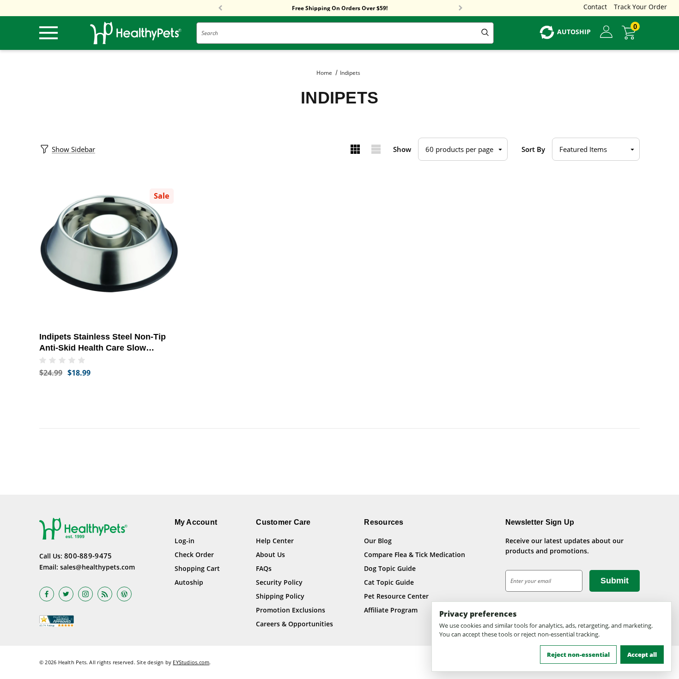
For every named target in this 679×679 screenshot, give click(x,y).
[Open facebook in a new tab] (46, 594)
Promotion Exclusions (290, 610)
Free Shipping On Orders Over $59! (340, 8)
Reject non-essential (578, 654)
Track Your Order (640, 6)
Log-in (184, 540)
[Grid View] (355, 149)
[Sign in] (606, 32)
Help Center (275, 540)
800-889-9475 (88, 555)
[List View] (375, 149)
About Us (270, 554)
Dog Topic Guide (390, 568)
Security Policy (279, 582)
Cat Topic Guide (389, 582)
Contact (595, 6)
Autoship (189, 582)
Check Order (194, 554)
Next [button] (460, 8)
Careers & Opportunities (294, 623)
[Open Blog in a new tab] (124, 594)
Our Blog (378, 540)
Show (402, 149)
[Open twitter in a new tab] (66, 594)
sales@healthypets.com (97, 567)
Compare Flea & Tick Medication (414, 554)
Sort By (533, 149)
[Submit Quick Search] (485, 33)
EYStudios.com (191, 662)
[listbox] (596, 149)
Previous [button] (220, 8)
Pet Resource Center (396, 596)
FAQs (264, 568)
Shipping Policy (280, 596)
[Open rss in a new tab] (104, 594)
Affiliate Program (391, 610)
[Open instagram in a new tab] (85, 594)
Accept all (642, 654)
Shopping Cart (197, 568)
